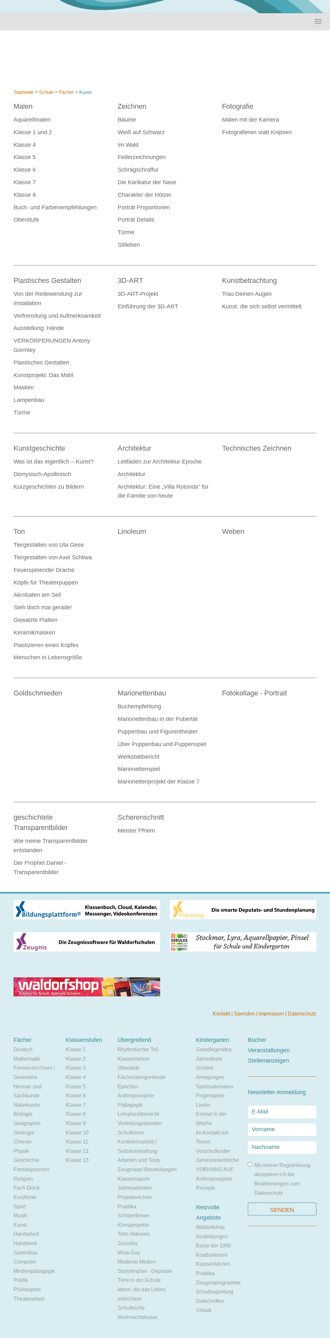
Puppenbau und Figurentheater (158, 731)
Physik (21, 1151)
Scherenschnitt (141, 817)
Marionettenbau (142, 693)
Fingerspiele (210, 1095)
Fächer (66, 92)
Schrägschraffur (138, 169)
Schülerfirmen (134, 1215)
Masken (24, 387)
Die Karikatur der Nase (147, 182)
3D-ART (130, 280)
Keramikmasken (34, 632)
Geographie (27, 1123)
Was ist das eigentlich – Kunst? (54, 461)
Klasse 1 (76, 1049)
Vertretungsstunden (140, 1123)
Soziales (128, 1243)
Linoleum (132, 531)
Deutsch (23, 1049)
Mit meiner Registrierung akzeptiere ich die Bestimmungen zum (282, 1179)
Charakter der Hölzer (144, 195)
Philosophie (27, 1289)
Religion (23, 1179)
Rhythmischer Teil (138, 1049)
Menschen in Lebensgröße (48, 657)
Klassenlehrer (134, 1059)
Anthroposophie (136, 1095)
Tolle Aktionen (134, 1234)
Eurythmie (25, 1197)
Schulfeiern (131, 1132)
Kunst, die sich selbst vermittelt (262, 306)
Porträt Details (136, 219)
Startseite (24, 92)
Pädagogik (130, 1105)
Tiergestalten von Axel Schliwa (53, 557)
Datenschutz (302, 1013)
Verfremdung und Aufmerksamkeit (57, 316)
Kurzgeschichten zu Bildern (49, 487)
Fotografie (237, 106)
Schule (46, 92)
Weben (233, 531)
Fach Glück (27, 1188)
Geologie (24, 1132)
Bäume (127, 119)
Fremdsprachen (32, 1169)
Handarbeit (26, 1234)
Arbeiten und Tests (139, 1160)
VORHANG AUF (215, 1169)
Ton (19, 531)
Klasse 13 (77, 1160)
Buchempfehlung (139, 706)
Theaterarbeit (29, 1299)
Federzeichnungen (142, 157)
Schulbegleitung (214, 1291)
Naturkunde (27, 1105)
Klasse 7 (25, 182)
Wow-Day (129, 1252)
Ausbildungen (212, 1236)
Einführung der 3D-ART (148, 306)
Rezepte (205, 1188)
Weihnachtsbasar (138, 1317)
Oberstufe (26, 219)
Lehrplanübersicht (138, 1114)
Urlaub (203, 1310)
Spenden (245, 1013)
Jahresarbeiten (135, 1188)
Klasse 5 (25, 157)
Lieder (203, 1105)
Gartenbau (26, 1252)
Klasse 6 (25, 169)
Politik (21, 1280)
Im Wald (128, 145)
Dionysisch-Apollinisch (42, 474)
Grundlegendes (213, 1049)
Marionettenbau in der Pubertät (158, 719)
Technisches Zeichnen (256, 448)
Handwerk (25, 1243)
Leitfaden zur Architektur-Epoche (160, 461)
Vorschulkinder (213, 1151)
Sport (20, 1206)
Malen (23, 106)
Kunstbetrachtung (249, 280)
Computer (25, 1261)
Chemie (23, 1141)
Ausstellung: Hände (39, 328)
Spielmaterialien (214, 1086)
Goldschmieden (38, 693)
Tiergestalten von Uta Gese (49, 545)
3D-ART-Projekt (138, 294)
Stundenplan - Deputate (145, 1271)
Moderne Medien (137, 1261)
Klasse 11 (77, 1141)
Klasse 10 (77, 1132)
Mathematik (27, 1059)
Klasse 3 (76, 1068)
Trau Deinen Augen (247, 294)
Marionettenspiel (139, 769)
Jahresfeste (209, 1059)
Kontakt (222, 1013)
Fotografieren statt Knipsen (257, 132)
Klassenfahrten (213, 1264)
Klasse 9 (76, 1123)
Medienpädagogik (34, 1271)
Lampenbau (29, 400)
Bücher (257, 1040)
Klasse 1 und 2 (33, 132)
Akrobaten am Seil (37, 595)
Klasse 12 (77, 1151)
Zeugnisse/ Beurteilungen (147, 1169)
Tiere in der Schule (139, 1280)
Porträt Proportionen (144, 207)
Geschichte (26, 1160)
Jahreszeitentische (217, 1160)
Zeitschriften (210, 1301)
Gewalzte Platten (35, 620)
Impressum (272, 1013)
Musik (20, 1215)
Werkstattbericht (139, 757)
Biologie (23, 1114)
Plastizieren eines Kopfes (46, 645)
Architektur (134, 448)
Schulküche (131, 1308)
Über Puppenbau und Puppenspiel (162, 744)
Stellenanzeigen (268, 1060)
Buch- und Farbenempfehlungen (55, 207)
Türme (126, 232)
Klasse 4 (25, 145)
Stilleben (129, 245)
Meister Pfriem (136, 830)
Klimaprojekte (133, 1225)
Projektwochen (135, 1197)
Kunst (20, 1225)
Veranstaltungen (269, 1050)
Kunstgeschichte (39, 448)
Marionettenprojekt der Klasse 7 (158, 781)
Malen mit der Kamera (250, 119)
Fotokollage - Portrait (254, 693)
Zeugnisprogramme (218, 1282)
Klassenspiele (134, 1179)
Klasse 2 (76, 1059)
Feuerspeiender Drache (44, 570)
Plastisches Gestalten (47, 280)
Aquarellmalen (32, 119)
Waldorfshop (210, 1227)
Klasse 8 (25, 195)
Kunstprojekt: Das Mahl (43, 375)
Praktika (127, 1206)
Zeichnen (132, 106)
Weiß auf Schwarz (141, 132)
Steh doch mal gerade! (43, 607)
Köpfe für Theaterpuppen (46, 582)
